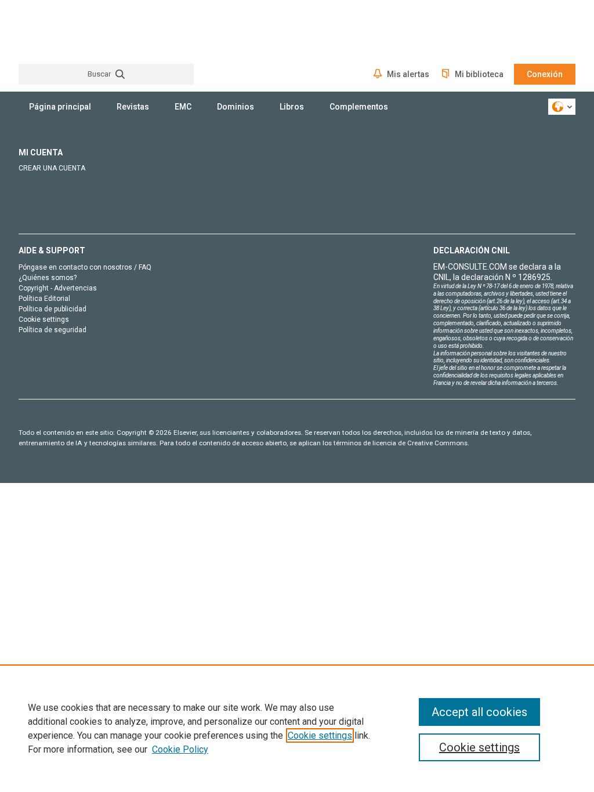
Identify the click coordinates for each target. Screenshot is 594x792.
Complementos (358, 106)
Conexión (545, 74)
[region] (297, 728)
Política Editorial (44, 299)
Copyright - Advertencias (58, 288)
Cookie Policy (180, 749)
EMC (183, 106)
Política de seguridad (52, 330)
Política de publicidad (52, 309)
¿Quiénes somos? (48, 278)
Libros (292, 106)
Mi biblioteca (479, 74)
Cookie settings (320, 735)
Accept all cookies (479, 712)
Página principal (60, 106)
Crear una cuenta (52, 168)
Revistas (133, 106)
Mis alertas (408, 74)
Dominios (235, 106)
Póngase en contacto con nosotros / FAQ (85, 267)
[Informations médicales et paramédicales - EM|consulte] (62, 31)
